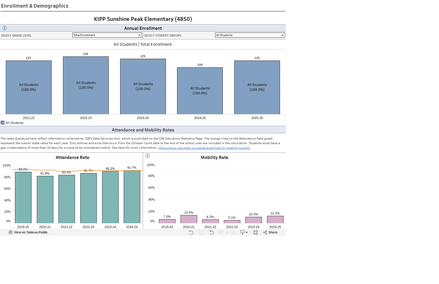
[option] (143, 122)
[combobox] (250, 35)
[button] (284, 122)
